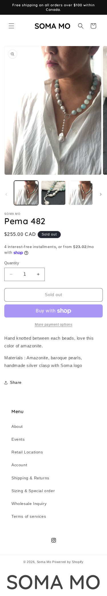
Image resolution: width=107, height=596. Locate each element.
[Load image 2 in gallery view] (53, 193)
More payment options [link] (53, 325)
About (17, 426)
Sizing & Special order (33, 490)
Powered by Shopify (68, 562)
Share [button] (16, 382)
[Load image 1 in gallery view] (26, 193)
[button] (11, 26)
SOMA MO (53, 582)
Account (19, 465)
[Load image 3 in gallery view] (80, 193)
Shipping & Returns (30, 478)
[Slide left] (6, 194)
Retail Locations (27, 452)
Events (18, 439)
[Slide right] (100, 194)
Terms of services (28, 516)
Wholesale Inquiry (29, 503)
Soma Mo (44, 562)
